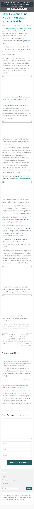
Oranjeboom (17, 239)
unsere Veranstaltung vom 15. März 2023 (18, 28)
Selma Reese (22, 206)
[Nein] (32, 6)
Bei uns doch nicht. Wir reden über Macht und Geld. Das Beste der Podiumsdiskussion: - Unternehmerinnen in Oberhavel (17, 363)
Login (3, 476)
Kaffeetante (8, 106)
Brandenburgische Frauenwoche (13, 324)
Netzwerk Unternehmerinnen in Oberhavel (18, 326)
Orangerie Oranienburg (9, 328)
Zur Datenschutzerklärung (19, 8)
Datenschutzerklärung (8, 480)
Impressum (5, 483)
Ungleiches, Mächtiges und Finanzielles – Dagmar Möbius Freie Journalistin (16, 386)
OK (9, 8)
